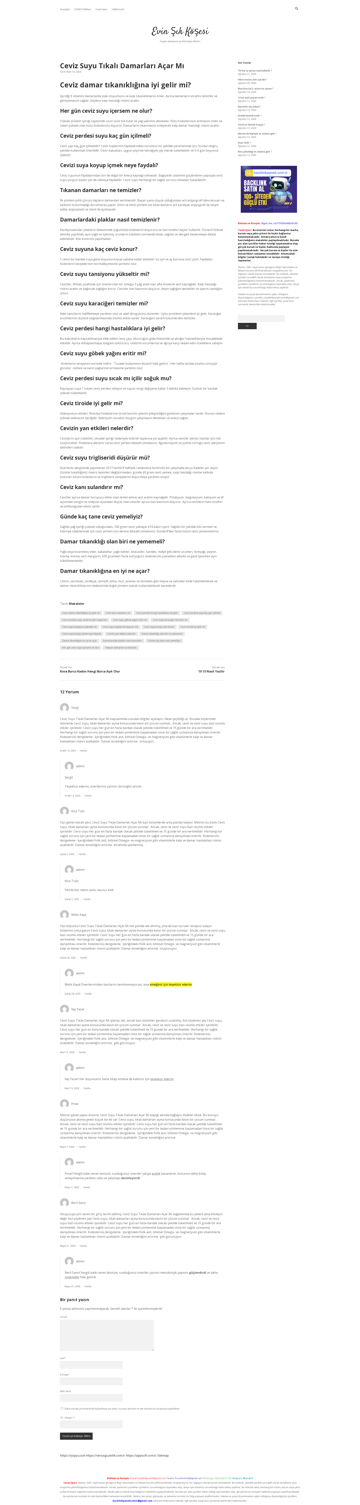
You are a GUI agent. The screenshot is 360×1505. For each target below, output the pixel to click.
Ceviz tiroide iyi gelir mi (192, 626)
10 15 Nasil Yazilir (211, 671)
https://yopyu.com (72, 1455)
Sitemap (163, 1455)
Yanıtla (83, 750)
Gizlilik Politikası (82, 9)
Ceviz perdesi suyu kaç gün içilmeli (202, 613)
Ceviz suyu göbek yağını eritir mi (130, 619)
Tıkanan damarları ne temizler (121, 647)
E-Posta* (64, 1374)
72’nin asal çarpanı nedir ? (251, 97)
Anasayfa (65, 9)
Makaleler (76, 604)
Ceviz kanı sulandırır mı (118, 613)
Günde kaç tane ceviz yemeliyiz (164, 640)
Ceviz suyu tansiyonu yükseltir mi (79, 626)
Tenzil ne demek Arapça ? (251, 124)
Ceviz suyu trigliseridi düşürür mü (120, 626)
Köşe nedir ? (244, 142)
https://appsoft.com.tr (141, 1455)
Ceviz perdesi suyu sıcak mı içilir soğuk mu (84, 619)
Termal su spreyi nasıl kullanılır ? (255, 70)
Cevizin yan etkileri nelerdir (121, 633)
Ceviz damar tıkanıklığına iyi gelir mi (81, 613)
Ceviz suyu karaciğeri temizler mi (170, 619)
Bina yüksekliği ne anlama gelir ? (255, 151)
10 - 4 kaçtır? (67, 1417)
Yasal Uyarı (101, 9)
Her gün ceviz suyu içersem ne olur (80, 647)
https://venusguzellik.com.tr (105, 1455)
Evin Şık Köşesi (180, 32)
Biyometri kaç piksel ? (249, 106)
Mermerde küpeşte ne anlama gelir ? (257, 133)
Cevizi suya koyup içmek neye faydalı (81, 633)
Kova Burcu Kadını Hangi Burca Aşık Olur (90, 671)
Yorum (63, 1317)
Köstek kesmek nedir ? (249, 115)
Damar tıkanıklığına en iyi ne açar (79, 640)
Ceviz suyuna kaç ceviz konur (159, 626)
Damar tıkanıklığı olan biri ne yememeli (162, 633)
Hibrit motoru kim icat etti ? (252, 79)
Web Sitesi (65, 1391)
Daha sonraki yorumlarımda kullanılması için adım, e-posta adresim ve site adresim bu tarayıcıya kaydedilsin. (122, 1408)
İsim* (63, 1358)
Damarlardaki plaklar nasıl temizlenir (122, 640)
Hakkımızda (118, 9)
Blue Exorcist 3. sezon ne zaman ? (255, 88)
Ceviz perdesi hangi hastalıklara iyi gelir (157, 613)
